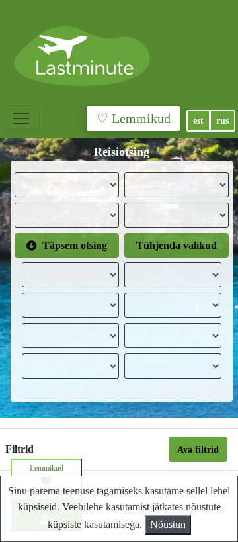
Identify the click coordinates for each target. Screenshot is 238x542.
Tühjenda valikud (176, 245)
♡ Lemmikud (134, 118)
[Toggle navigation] (21, 118)
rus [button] (222, 121)
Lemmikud (46, 468)
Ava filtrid (198, 450)
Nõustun (168, 524)
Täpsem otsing (74, 245)
